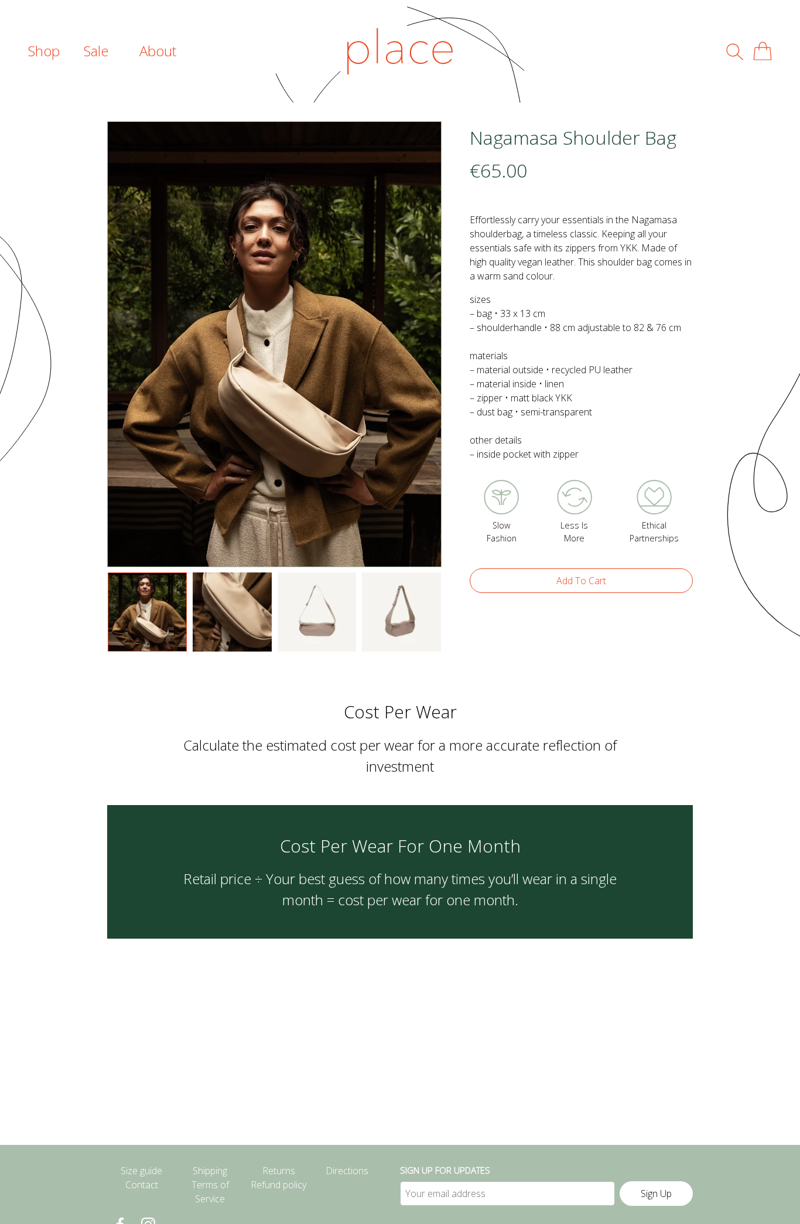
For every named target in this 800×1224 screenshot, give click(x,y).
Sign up (656, 1193)
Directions (347, 1170)
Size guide (141, 1170)
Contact (141, 1184)
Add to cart (581, 580)
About (157, 50)
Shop (44, 50)
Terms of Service (210, 1191)
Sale (96, 50)
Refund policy (278, 1184)
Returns (278, 1170)
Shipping (210, 1170)
